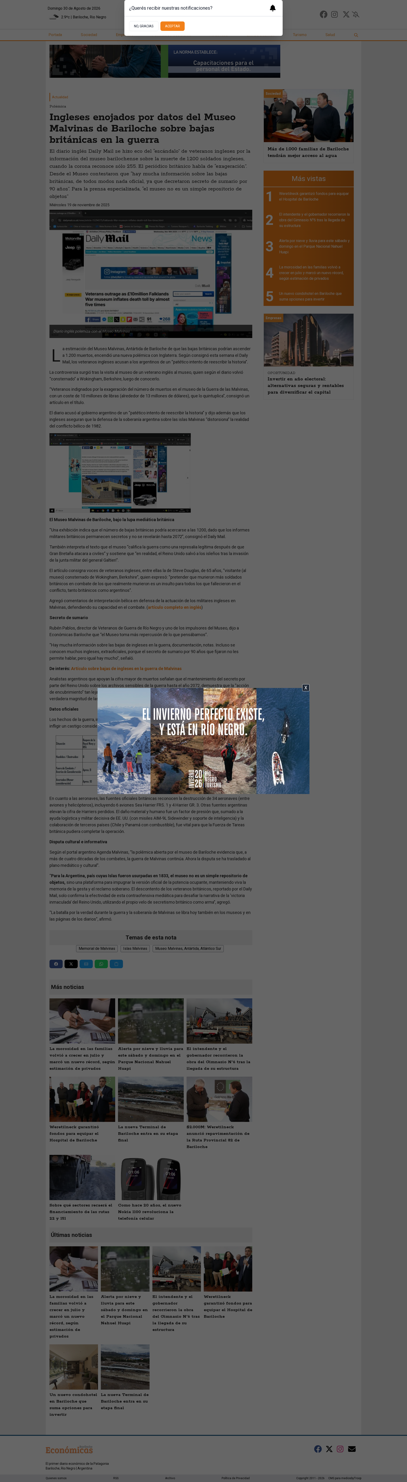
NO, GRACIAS (144, 26)
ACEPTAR (172, 26)
